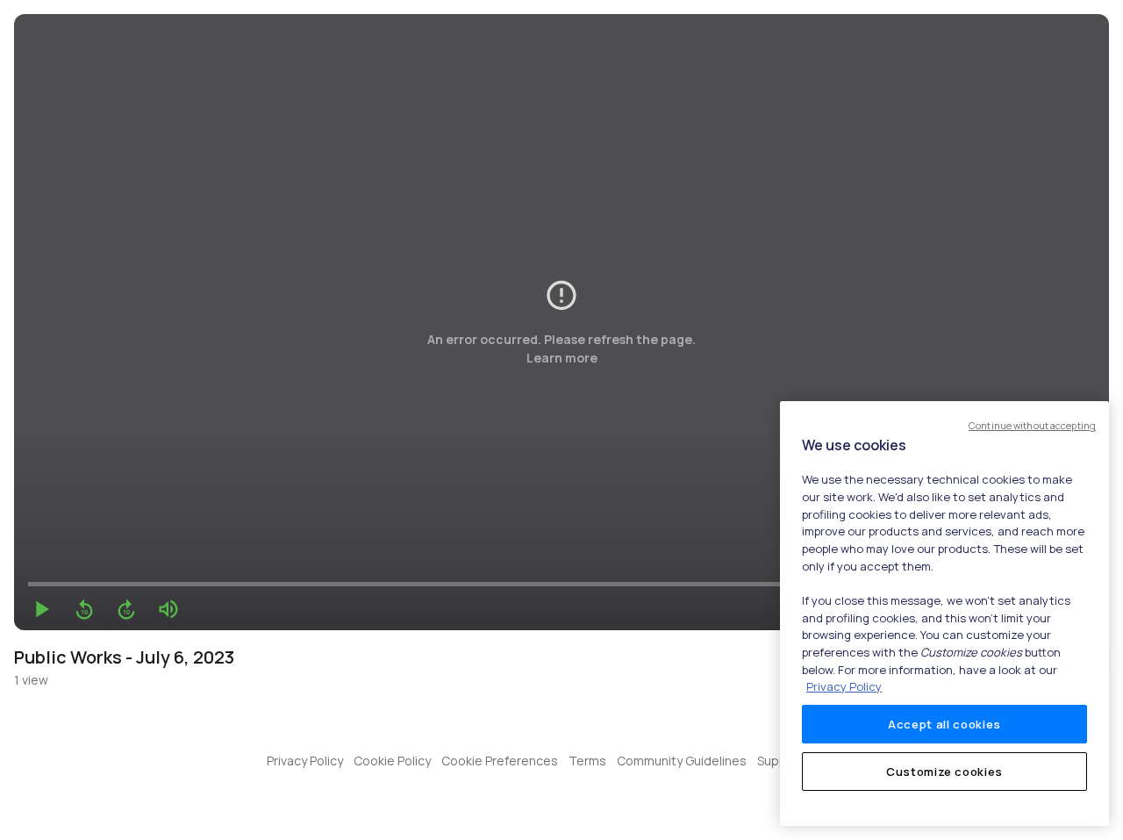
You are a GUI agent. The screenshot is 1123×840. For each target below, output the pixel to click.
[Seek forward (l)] (126, 609)
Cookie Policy (392, 760)
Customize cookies (944, 771)
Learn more (561, 357)
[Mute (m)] (168, 609)
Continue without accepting (1032, 425)
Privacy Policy (305, 760)
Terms (587, 760)
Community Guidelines (682, 760)
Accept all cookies (944, 724)
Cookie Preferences (499, 760)
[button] (42, 609)
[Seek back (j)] (84, 609)
